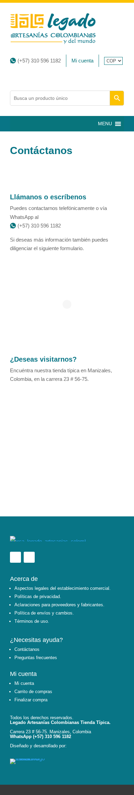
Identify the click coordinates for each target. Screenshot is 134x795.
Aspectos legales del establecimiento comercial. (62, 588)
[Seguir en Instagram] (29, 557)
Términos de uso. (31, 621)
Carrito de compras (33, 691)
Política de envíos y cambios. (44, 613)
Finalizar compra (30, 699)
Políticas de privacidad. (37, 596)
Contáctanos (27, 649)
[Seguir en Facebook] (15, 557)
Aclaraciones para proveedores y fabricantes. (59, 604)
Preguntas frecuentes (35, 657)
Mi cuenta (82, 60)
